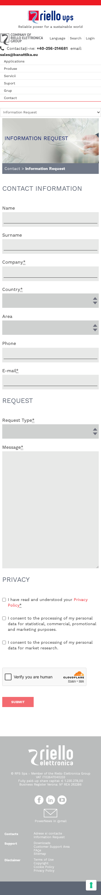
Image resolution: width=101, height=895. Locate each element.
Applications (14, 61)
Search (75, 38)
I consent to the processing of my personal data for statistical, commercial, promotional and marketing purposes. (52, 624)
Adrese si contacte (48, 833)
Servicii (10, 76)
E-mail (10, 370)
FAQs (37, 850)
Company (14, 262)
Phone (9, 343)
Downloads (42, 843)
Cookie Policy (44, 867)
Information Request (49, 837)
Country (12, 289)
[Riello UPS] (50, 17)
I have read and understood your (48, 602)
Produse (10, 69)
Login (90, 38)
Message (12, 447)
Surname (12, 235)
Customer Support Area (52, 847)
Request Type (18, 420)
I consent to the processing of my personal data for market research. (50, 645)
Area (7, 316)
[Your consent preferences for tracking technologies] (91, 885)
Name (8, 208)
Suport (9, 83)
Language (57, 38)
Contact (10, 98)
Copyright (41, 863)
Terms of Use (44, 860)
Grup (8, 91)
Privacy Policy (44, 870)
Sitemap (40, 854)
